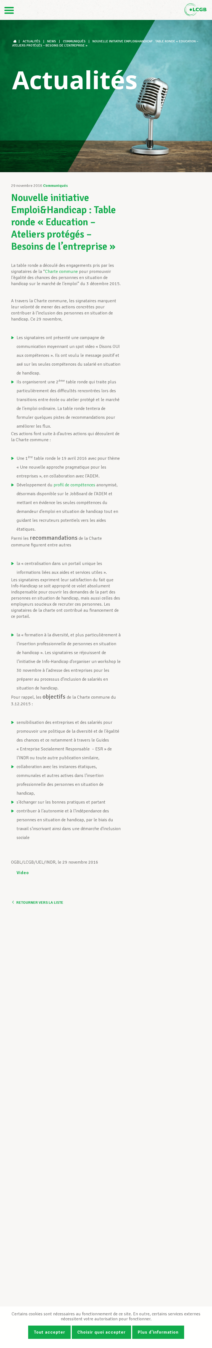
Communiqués (55, 185)
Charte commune (61, 271)
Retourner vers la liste (39, 902)
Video (23, 873)
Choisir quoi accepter (101, 1332)
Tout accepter (49, 1332)
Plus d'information (158, 1332)
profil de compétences (74, 485)
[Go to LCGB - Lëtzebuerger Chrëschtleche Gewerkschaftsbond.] (15, 41)
